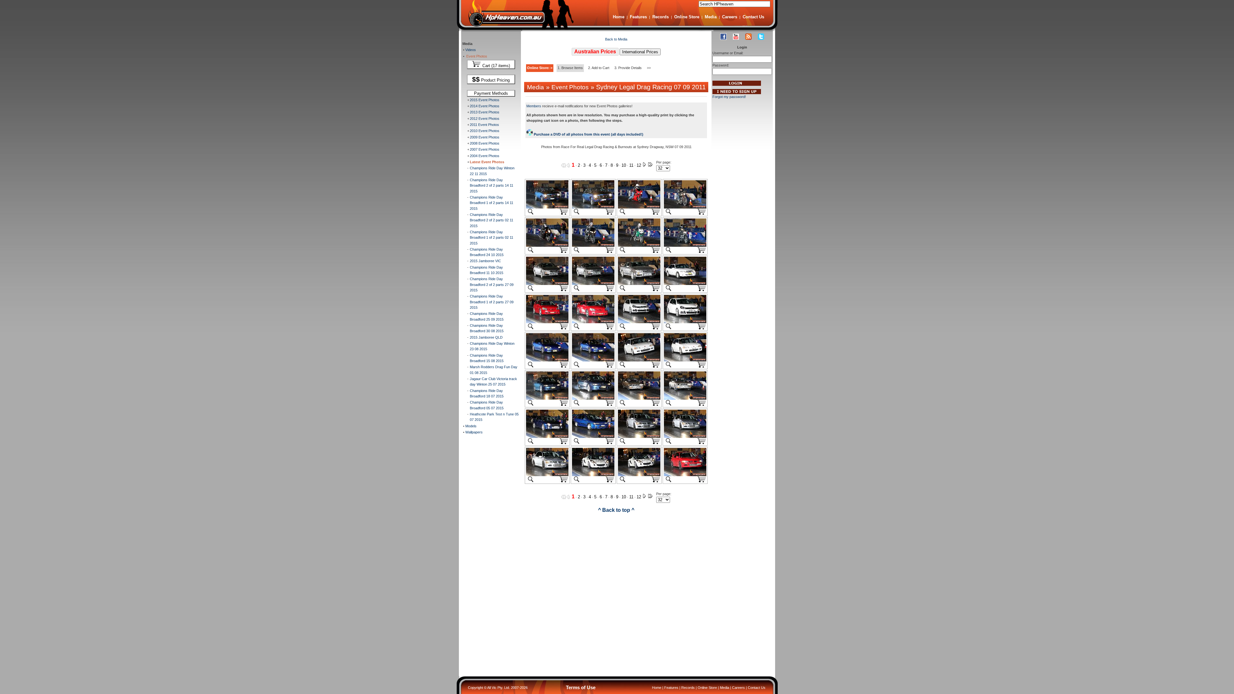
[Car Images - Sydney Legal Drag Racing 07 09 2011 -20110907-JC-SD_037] (639, 475)
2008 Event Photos (484, 143)
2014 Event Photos (484, 106)
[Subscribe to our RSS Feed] (748, 36)
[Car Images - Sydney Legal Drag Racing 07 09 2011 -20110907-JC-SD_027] (639, 398)
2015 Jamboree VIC (485, 261)
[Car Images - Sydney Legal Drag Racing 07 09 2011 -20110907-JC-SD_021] (639, 360)
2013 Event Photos (484, 112)
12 (639, 165)
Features (638, 16)
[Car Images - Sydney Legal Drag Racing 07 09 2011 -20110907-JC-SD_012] (593, 284)
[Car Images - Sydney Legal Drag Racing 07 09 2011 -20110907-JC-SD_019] (547, 360)
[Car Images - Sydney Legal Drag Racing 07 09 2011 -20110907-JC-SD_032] (593, 437)
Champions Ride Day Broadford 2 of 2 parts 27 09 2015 (492, 284)
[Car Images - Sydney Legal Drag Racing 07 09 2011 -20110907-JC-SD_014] (685, 284)
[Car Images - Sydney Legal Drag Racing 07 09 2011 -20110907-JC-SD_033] (639, 437)
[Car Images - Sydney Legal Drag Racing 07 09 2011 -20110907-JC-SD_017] (639, 322)
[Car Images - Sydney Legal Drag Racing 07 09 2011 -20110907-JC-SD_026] (593, 398)
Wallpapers (473, 432)
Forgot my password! (729, 97)
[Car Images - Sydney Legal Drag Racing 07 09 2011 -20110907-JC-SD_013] (639, 284)
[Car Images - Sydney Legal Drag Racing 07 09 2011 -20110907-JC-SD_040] (685, 475)
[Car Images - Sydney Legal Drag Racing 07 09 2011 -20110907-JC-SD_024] (547, 398)
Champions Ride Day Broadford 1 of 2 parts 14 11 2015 (491, 202)
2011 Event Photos (484, 125)
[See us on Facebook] (723, 36)
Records (660, 16)
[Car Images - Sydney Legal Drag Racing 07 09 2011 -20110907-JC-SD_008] (593, 245)
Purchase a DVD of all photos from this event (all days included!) (588, 134)
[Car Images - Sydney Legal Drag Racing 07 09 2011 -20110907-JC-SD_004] (639, 207)
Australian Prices (595, 51)
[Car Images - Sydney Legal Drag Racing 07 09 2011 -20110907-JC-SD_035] (547, 475)
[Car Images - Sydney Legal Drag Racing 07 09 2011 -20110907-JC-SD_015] (547, 322)
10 (623, 165)
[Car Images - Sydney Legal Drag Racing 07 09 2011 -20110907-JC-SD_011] (547, 284)
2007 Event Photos (484, 149)
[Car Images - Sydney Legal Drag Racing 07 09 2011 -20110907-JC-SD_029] (547, 437)
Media (711, 16)
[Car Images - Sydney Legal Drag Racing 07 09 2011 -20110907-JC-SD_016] (593, 322)
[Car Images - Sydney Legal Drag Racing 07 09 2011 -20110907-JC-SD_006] (685, 207)
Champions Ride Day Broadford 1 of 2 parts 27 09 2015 (492, 301)
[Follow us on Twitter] (761, 36)
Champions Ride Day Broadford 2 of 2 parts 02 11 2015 (491, 220)
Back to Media (616, 39)
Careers (729, 16)
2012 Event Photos (484, 118)
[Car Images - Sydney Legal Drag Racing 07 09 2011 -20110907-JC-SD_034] (685, 437)
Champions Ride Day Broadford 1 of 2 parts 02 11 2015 (491, 237)
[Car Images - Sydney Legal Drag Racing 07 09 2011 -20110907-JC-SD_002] (593, 207)
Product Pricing (491, 79)
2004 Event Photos (484, 156)
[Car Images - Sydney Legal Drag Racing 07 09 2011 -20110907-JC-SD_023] (685, 360)
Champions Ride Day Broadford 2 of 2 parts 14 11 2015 (491, 185)
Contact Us (753, 16)
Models (470, 426)
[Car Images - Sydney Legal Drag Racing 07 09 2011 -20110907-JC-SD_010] (685, 245)
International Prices (640, 51)
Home (618, 16)
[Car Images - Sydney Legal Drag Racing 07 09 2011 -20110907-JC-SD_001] (547, 207)
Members (533, 106)
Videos (470, 50)
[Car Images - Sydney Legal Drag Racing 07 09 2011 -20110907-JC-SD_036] (593, 475)
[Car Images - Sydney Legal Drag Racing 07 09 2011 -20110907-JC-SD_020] (593, 360)
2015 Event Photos (484, 100)
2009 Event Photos (484, 137)
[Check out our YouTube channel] (736, 36)
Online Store (686, 16)
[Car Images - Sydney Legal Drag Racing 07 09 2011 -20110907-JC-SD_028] (685, 398)
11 (631, 165)
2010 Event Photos (484, 131)
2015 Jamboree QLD (486, 337)
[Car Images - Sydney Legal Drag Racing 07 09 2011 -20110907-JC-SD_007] (547, 245)
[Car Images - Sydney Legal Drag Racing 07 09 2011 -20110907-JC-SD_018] (685, 322)
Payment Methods (491, 93)
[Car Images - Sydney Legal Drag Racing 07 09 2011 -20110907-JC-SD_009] (639, 245)
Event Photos (475, 56)
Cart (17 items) (495, 65)
